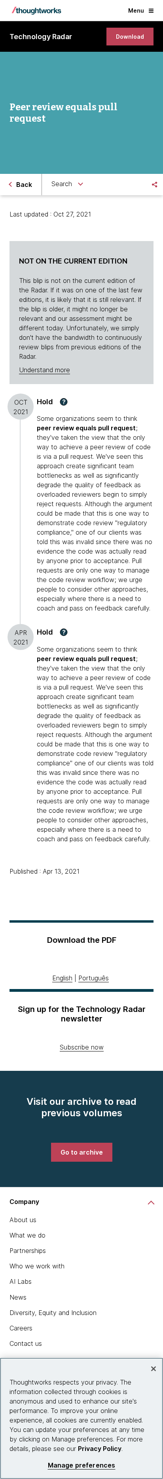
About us (22, 1220)
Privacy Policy (99, 1449)
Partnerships (27, 1251)
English (62, 978)
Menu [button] (136, 10)
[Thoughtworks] (36, 11)
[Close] (153, 1368)
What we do (27, 1235)
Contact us (25, 1343)
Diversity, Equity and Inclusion (53, 1313)
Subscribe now (82, 1047)
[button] (64, 402)
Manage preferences (82, 1465)
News (18, 1297)
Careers (20, 1328)
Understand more (44, 370)
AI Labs (20, 1281)
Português (93, 978)
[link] (130, 36)
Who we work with (36, 1266)
